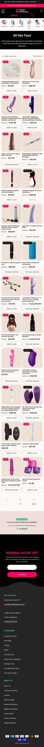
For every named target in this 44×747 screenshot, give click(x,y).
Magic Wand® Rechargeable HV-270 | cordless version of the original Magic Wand (11, 408)
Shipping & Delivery (11, 709)
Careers (7, 695)
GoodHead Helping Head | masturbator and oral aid (10, 82)
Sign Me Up (22, 574)
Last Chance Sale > (11, 673)
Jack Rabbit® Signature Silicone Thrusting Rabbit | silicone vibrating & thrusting (31, 118)
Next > (34, 504)
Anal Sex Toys (9, 655)
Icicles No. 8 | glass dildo (30, 444)
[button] (2, 10)
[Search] (32, 15)
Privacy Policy (9, 714)
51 (20, 504)
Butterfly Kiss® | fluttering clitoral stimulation (10, 370)
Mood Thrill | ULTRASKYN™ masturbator (30, 263)
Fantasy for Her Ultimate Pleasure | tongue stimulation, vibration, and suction (11, 118)
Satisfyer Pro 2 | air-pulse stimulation (30, 82)
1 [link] (6, 499)
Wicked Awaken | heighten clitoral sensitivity (10, 191)
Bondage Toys (9, 664)
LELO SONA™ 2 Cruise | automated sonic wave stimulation (29, 371)
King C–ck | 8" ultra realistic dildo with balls (11, 154)
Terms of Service (10, 718)
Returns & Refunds (10, 704)
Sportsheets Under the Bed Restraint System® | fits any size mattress (11, 299)
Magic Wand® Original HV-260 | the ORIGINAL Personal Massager (32, 155)
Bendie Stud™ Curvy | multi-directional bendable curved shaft (11, 480)
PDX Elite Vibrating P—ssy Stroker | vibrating (10, 335)
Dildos (6, 650)
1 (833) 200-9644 (10, 621)
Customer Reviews (10, 691)
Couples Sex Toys (10, 636)
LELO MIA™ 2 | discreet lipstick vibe (11, 263)
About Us (7, 686)
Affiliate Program (10, 723)
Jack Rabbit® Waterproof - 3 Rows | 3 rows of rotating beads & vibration (31, 299)
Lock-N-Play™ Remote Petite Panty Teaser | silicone (11, 444)
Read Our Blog (9, 700)
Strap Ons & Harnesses (12, 659)
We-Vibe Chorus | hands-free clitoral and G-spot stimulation (32, 408)
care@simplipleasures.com (14, 604)
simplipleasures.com (24, 743)
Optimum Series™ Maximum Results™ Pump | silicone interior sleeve (11, 227)
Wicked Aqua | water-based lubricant (31, 335)
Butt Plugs (7, 641)
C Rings (6, 645)
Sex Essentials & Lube (11, 668)
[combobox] (22, 15)
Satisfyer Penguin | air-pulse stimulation (31, 191)
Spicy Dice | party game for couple (31, 480)
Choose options (12, 164)
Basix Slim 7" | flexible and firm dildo (32, 226)
